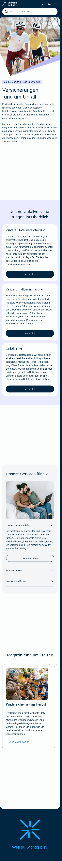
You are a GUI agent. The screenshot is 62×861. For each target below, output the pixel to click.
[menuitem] (42, 4)
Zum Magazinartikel (19, 742)
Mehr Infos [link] (30, 274)
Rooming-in (32, 320)
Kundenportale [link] (30, 558)
